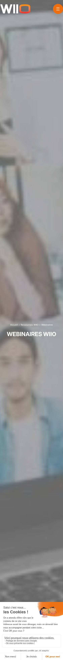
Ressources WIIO (29, 324)
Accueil (14, 324)
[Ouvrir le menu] (58, 9)
